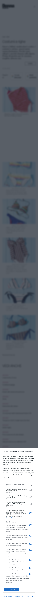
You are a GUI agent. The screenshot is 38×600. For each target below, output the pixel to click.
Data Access (19, 596)
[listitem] (19, 485)
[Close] (34, 452)
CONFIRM (11, 589)
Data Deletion (8, 596)
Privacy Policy (30, 596)
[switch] (30, 490)
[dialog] (19, 524)
